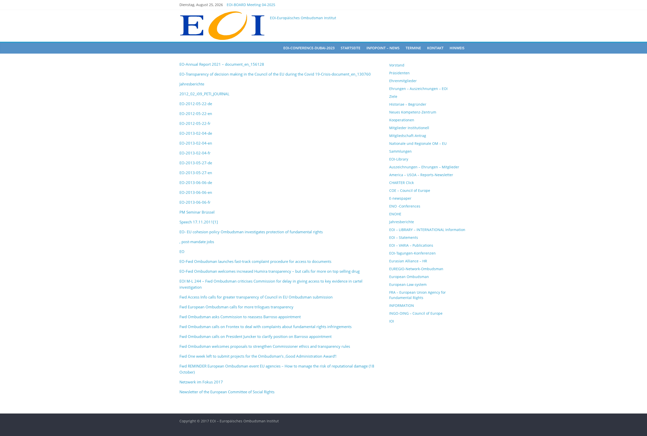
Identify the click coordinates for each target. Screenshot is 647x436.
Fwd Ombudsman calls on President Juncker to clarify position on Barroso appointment (255, 336)
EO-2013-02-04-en (195, 143)
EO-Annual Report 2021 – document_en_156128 (221, 64)
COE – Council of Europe (409, 190)
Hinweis (457, 47)
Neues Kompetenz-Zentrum (412, 112)
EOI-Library (398, 159)
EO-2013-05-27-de (195, 162)
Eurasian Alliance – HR (408, 261)
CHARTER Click (401, 182)
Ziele (393, 96)
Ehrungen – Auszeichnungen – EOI (418, 88)
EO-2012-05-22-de (195, 103)
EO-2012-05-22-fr (195, 123)
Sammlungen (400, 151)
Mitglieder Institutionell (409, 127)
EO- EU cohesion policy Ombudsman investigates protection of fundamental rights (251, 231)
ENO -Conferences (404, 206)
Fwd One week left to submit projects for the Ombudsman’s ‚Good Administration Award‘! (257, 356)
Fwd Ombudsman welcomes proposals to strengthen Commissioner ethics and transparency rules (264, 346)
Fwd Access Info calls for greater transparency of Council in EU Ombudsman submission (256, 297)
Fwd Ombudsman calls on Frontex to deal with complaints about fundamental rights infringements (265, 326)
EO (181, 251)
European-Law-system (408, 284)
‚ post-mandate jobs (196, 241)
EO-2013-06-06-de (195, 182)
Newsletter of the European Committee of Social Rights (226, 391)
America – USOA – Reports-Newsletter (421, 174)
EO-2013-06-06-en (195, 192)
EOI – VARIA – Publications (411, 245)
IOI (391, 321)
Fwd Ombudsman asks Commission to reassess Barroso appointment (240, 316)
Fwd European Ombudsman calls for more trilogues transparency (236, 306)
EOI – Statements (403, 237)
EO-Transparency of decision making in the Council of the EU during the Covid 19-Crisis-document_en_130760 (275, 74)
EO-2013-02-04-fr (195, 152)
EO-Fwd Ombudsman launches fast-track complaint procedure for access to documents (255, 261)
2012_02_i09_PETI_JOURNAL (204, 93)
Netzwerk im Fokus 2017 (201, 381)
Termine (413, 47)
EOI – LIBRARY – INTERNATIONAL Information (427, 229)
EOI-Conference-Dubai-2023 (309, 47)
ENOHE (395, 214)
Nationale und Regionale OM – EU (418, 143)
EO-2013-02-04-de (195, 133)
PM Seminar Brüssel (197, 212)
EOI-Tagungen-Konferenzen (412, 253)
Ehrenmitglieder (403, 80)
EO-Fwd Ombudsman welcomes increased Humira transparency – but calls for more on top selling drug (269, 271)
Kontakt (435, 47)
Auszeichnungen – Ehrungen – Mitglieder (424, 167)
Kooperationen (401, 120)
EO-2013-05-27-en (195, 172)
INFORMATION (401, 305)
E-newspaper (400, 198)
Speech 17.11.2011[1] (198, 221)
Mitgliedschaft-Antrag (407, 135)
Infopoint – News (383, 47)
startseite (350, 47)
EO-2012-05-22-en (195, 113)
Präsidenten (399, 73)
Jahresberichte (191, 83)
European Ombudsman (409, 276)
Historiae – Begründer (407, 104)
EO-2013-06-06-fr (195, 202)
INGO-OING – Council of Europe (416, 313)
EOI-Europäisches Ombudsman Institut (303, 17)
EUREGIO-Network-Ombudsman (416, 268)
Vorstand (396, 65)
